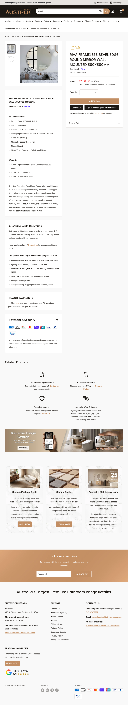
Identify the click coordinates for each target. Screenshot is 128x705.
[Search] (107, 11)
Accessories (10, 28)
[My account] (113, 11)
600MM (27, 107)
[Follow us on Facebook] (42, 690)
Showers (77, 21)
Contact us (30, 3)
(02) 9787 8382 (92, 612)
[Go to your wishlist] (116, 11)
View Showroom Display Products (20, 632)
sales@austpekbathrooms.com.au (107, 617)
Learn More (12, 663)
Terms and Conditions (60, 640)
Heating (114, 21)
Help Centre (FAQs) (59, 612)
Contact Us (76, 108)
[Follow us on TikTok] (57, 690)
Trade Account (102, 3)
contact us (99, 113)
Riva (83, 69)
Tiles (104, 21)
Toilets (37, 21)
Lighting (43, 28)
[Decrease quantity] (82, 92)
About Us (46, 414)
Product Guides (57, 616)
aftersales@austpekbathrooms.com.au (103, 625)
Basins (67, 21)
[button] (120, 11)
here (17, 303)
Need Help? (117, 3)
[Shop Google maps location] (17, 670)
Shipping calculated (97, 84)
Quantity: (74, 92)
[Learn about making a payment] (33, 330)
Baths (46, 21)
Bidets (28, 21)
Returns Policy (57, 628)
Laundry (33, 28)
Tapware (56, 21)
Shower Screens (92, 21)
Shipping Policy (57, 624)
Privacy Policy (57, 636)
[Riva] (82, 45)
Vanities (8, 21)
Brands (54, 28)
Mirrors (18, 21)
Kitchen (22, 28)
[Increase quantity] (95, 92)
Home (7, 36)
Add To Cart (94, 101)
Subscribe (82, 574)
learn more (64, 524)
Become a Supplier (58, 632)
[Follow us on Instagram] (47, 690)
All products (16, 36)
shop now (24, 524)
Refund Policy (74, 123)
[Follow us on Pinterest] (52, 690)
